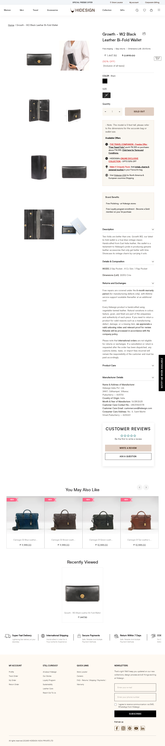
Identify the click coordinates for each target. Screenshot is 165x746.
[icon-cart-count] (151, 10)
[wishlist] (144, 10)
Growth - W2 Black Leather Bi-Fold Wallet (37, 25)
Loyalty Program (49, 680)
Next (146, 488)
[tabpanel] (25, 522)
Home (11, 25)
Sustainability (48, 684)
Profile (11, 672)
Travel (35, 10)
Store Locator (82, 672)
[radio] (106, 81)
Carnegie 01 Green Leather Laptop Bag (106, 540)
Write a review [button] (128, 448)
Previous (140, 488)
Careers (80, 676)
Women (7, 10)
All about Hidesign (50, 672)
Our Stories (47, 676)
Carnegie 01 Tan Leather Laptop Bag (143, 540)
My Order (12, 680)
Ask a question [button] (128, 456)
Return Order (14, 684)
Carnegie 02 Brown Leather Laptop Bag (68, 540)
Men (22, 10)
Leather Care (48, 689)
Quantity (106, 104)
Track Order (13, 676)
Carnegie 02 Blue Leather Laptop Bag (29, 540)
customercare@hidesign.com (138, 408)
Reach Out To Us (49, 693)
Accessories (52, 10)
